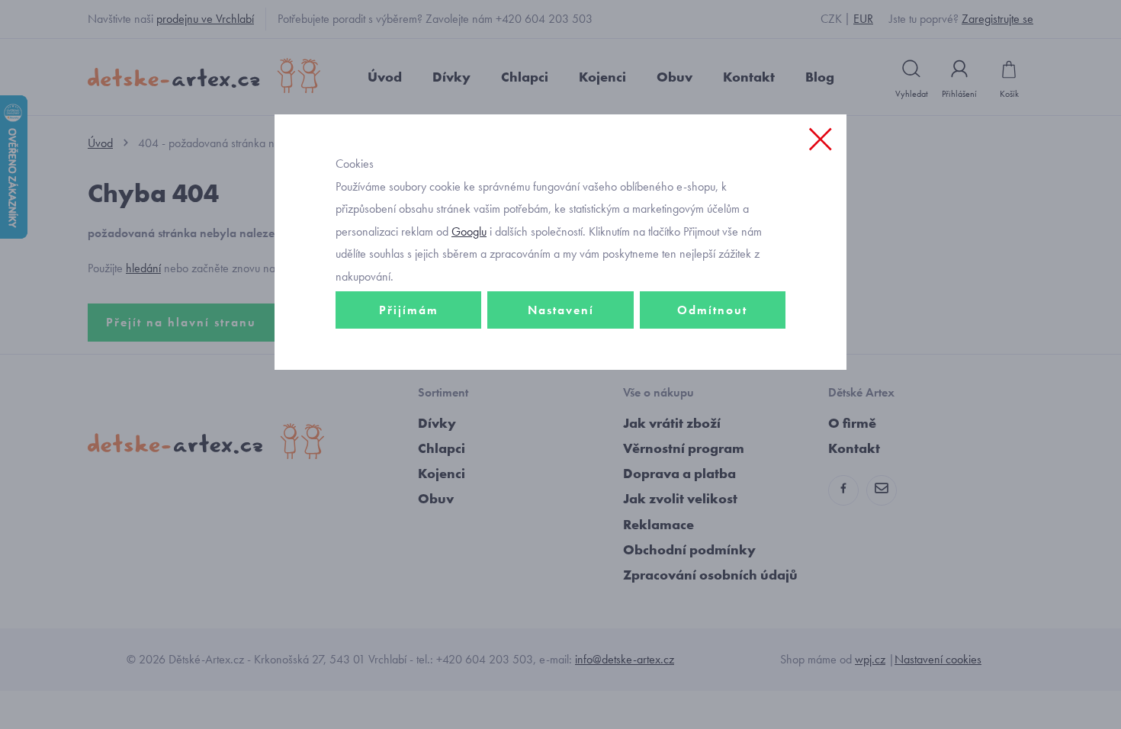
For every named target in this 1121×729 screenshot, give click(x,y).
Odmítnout (712, 310)
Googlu (469, 231)
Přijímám (408, 310)
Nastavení (561, 310)
